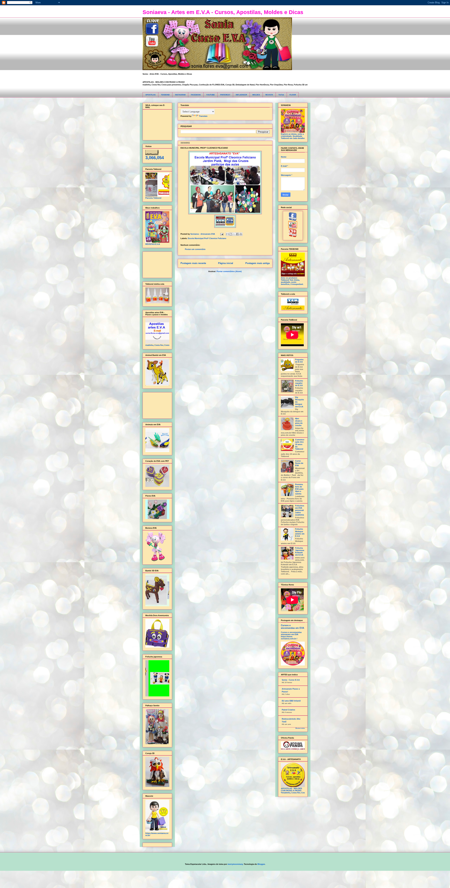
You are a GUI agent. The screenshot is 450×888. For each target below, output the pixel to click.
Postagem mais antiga (257, 263)
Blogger (261, 864)
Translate (203, 116)
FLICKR (293, 95)
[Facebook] (292, 220)
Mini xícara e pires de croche (299, 422)
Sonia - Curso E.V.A (291, 680)
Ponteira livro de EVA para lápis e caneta (299, 489)
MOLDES (256, 95)
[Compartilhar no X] (234, 234)
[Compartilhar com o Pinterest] (241, 234)
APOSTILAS (150, 95)
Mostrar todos (300, 728)
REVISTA (269, 95)
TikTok (281, 95)
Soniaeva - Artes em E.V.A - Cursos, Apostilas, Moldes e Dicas (223, 12)
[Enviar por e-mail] (227, 234)
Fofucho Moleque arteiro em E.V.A (299, 532)
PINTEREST (225, 95)
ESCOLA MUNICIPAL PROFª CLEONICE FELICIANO (204, 148)
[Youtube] (292, 228)
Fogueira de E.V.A (299, 360)
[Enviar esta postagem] (221, 234)
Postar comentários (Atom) (229, 271)
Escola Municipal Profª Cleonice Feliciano (207, 238)
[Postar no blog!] (231, 234)
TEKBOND (165, 95)
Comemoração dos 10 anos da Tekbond (299, 444)
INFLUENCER (241, 95)
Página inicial (225, 263)
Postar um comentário (195, 249)
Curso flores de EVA (299, 463)
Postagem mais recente (193, 263)
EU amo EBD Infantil (291, 701)
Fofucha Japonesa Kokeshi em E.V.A (299, 551)
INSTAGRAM (180, 95)
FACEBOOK (196, 95)
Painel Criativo (288, 710)
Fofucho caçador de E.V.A (299, 383)
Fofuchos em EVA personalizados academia (299, 510)
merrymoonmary (235, 864)
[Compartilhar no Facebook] (237, 234)
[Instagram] (292, 236)
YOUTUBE (210, 95)
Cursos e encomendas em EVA (292, 626)
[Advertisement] (156, 264)
